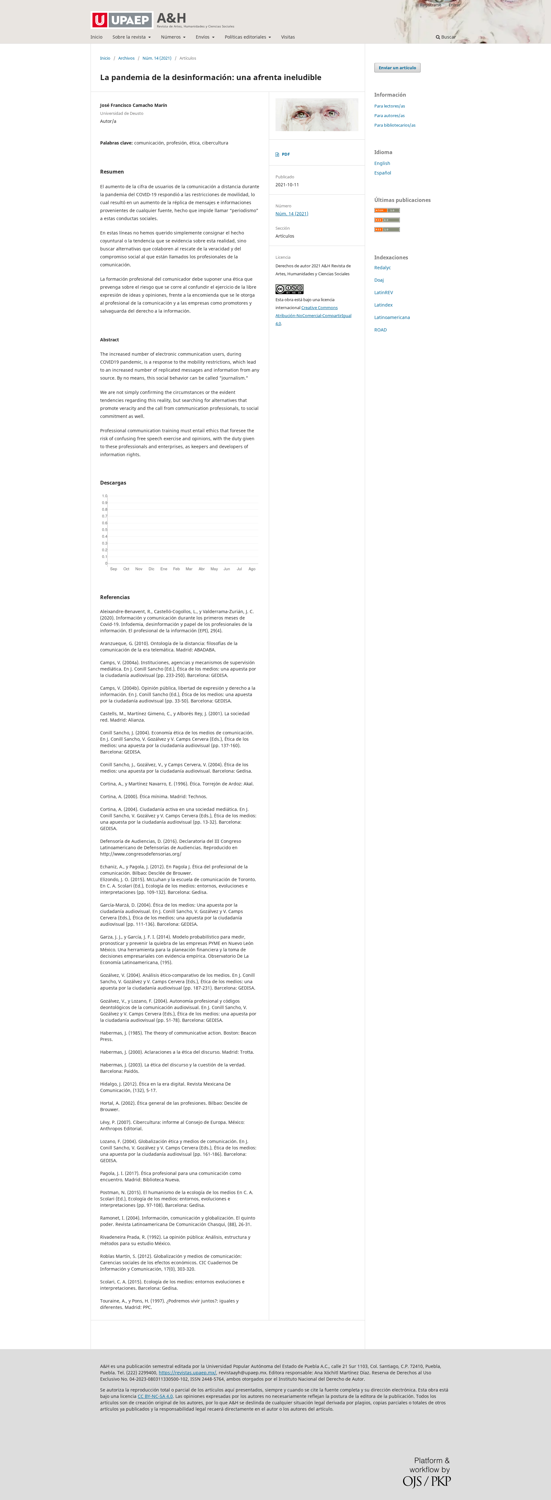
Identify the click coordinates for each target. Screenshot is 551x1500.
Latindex (383, 305)
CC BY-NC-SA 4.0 (155, 1396)
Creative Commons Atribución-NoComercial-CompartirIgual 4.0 (313, 315)
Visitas (288, 37)
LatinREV (383, 292)
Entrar (454, 5)
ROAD (380, 330)
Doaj (379, 280)
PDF (286, 154)
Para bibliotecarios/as (394, 125)
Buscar (448, 37)
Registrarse (430, 5)
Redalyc (382, 267)
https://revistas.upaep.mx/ (187, 1373)
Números (171, 37)
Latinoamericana (392, 317)
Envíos (203, 37)
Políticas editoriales (246, 37)
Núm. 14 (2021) (157, 58)
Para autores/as (389, 115)
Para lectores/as (389, 106)
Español (382, 173)
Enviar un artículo (397, 68)
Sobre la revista (130, 37)
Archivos (126, 58)
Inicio (96, 37)
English (382, 163)
